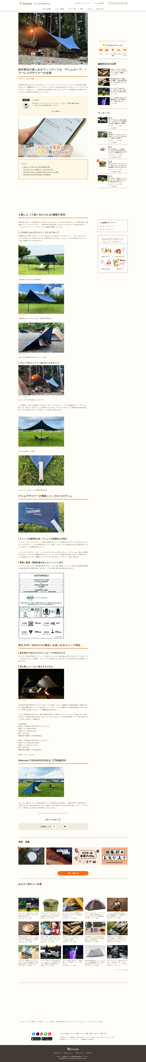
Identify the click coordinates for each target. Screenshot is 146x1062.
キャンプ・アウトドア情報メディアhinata (31, 1021)
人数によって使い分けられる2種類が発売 (36, 167)
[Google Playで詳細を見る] (47, 1039)
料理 (81, 9)
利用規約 (62, 1039)
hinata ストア (58, 1053)
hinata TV (89, 1053)
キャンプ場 (72, 9)
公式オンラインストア (83, 3)
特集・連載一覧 (73, 873)
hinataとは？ (64, 1037)
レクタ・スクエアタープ (60, 813)
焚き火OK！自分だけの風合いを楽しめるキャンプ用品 (41, 172)
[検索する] (126, 3)
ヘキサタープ (48, 813)
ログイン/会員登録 (99, 3)
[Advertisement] (35, 196)
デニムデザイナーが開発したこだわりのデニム (38, 169)
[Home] (35, 4)
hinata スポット (79, 1053)
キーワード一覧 (109, 1037)
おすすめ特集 (46, 9)
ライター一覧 (99, 1037)
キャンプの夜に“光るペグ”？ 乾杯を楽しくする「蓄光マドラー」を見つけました (119, 99)
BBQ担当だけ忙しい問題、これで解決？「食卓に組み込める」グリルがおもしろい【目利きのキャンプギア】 (119, 80)
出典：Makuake (22, 276)
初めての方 (100, 9)
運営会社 (91, 1039)
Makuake (32, 754)
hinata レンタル (68, 1053)
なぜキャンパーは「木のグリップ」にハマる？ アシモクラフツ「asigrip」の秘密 (119, 71)
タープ (41, 813)
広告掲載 (72, 1037)
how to (90, 9)
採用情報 (84, 1039)
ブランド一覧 (90, 1037)
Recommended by (119, 969)
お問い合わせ (80, 1037)
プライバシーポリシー (73, 1039)
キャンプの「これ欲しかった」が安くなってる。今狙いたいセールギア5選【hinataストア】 (119, 90)
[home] (73, 1049)
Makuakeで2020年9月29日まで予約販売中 (37, 174)
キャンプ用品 (59, 9)
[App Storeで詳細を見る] (36, 1039)
